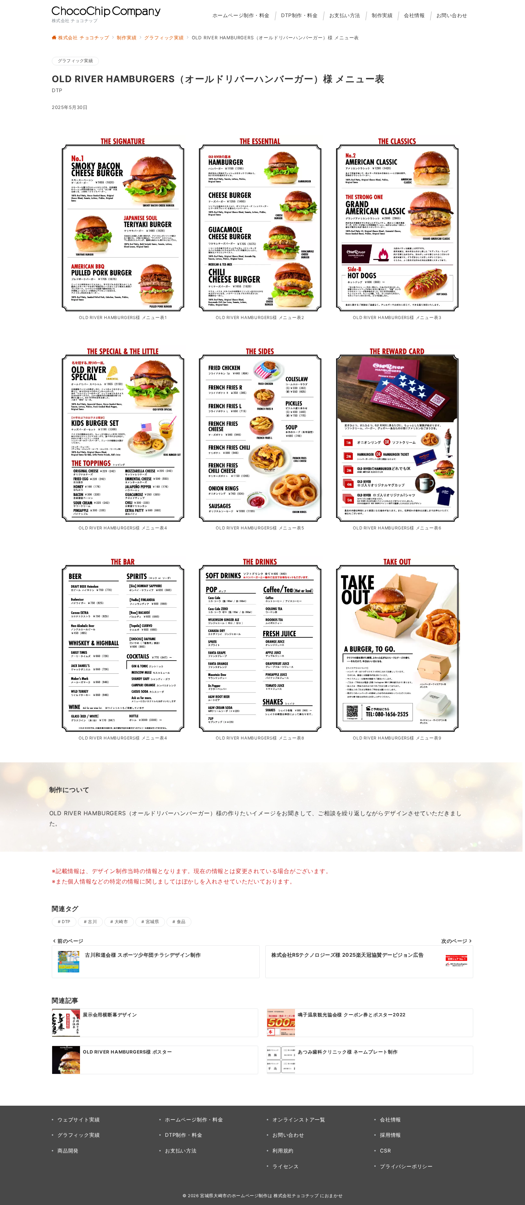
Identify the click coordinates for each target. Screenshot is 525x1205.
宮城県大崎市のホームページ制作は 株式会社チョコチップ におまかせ (271, 1195)
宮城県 (152, 921)
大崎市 (121, 921)
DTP (66, 921)
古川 (92, 921)
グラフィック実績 (75, 60)
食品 (181, 921)
